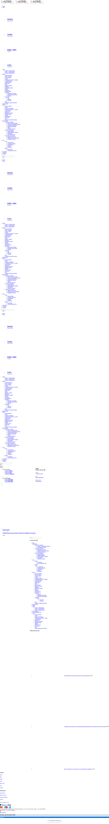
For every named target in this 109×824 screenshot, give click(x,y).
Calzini (6, 78)
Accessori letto (40, 566)
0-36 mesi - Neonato (39, 545)
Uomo (33, 613)
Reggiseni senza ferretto (42, 596)
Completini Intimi (8, 80)
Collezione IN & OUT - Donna (41, 579)
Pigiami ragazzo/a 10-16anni (43, 550)
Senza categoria (35, 611)
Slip (38, 598)
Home (1, 774)
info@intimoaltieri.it (39, 477)
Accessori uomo (38, 614)
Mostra (9, 479)
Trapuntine (39, 571)
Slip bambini (39, 557)
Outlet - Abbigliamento (39, 607)
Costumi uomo (38, 619)
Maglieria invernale (9, 87)
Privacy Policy (2, 792)
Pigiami (6, 88)
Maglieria (7, 86)
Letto (36, 565)
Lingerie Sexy (37, 584)
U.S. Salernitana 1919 (36, 612)
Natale (33, 605)
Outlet (33, 606)
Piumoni (39, 570)
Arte (33, 542)
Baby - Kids (2, 783)
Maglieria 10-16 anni (41, 549)
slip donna (7, 96)
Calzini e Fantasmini (39, 616)
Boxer (36, 615)
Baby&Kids (34, 543)
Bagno (36, 561)
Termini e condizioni (3, 797)
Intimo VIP (7, 83)
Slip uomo (37, 626)
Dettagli (7, 530)
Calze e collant (8, 77)
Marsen (13, 810)
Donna (33, 572)
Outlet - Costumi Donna (39, 608)
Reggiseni (7, 92)
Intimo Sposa (35, 604)
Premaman (7, 90)
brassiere (39, 594)
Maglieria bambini (41, 555)
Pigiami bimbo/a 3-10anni (42, 556)
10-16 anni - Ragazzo (39, 548)
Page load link (3, 812)
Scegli (4, 530)
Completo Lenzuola (41, 567)
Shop (1, 776)
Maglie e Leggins (8, 85)
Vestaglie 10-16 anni (41, 551)
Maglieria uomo (38, 622)
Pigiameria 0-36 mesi (41, 547)
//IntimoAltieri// (38, 481)
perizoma (42, 599)
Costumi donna (8, 82)
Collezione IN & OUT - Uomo (41, 618)
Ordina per (8, 470)
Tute (6, 101)
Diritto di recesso (3, 795)
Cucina (36, 564)
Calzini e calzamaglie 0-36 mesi (43, 546)
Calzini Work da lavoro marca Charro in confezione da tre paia (19, 533)
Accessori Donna (8, 75)
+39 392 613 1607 (39, 473)
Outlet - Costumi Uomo (39, 610)
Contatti (1, 787)
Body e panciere (8, 76)
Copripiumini (40, 569)
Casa (33, 559)
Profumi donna (8, 91)
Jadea (6, 84)
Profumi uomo (38, 624)
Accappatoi (39, 562)
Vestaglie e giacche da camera (11, 102)
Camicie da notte (38, 578)
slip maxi (42, 600)
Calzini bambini (40, 554)
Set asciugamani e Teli (41, 563)
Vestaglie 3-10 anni (41, 558)
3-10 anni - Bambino (39, 553)
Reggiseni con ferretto (41, 595)
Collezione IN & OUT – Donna (11, 79)
